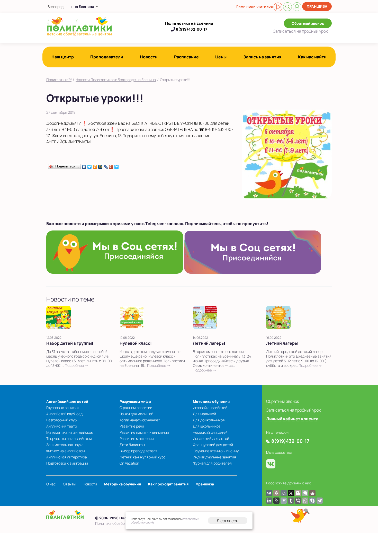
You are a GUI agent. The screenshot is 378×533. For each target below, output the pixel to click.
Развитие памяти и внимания (144, 432)
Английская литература (66, 457)
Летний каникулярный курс (143, 457)
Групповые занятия (62, 407)
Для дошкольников (208, 419)
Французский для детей (213, 444)
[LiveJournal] (106, 165)
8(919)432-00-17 (191, 29)
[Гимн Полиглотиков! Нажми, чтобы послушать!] (278, 7)
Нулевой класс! (136, 343)
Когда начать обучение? (140, 419)
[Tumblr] (291, 501)
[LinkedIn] (269, 501)
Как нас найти (312, 57)
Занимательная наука (65, 444)
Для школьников (206, 426)
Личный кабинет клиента (292, 419)
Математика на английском (70, 432)
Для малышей (204, 413)
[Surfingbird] (116, 165)
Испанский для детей (211, 438)
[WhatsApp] (305, 501)
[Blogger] (298, 493)
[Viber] (298, 501)
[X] (291, 493)
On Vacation (129, 463)
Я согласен (227, 520)
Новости (149, 57)
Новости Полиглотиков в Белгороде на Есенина (116, 79)
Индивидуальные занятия (214, 457)
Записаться (300, 31)
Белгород (56, 6)
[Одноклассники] (95, 165)
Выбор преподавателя (138, 450)
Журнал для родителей (212, 463)
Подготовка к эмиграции (67, 463)
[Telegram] (320, 501)
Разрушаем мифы (135, 401)
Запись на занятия (262, 57)
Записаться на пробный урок (293, 410)
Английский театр (61, 426)
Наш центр (62, 57)
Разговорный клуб (61, 419)
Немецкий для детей (210, 432)
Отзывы (69, 484)
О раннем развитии (136, 407)
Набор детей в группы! (69, 343)
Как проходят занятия (168, 484)
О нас (51, 484)
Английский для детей (67, 401)
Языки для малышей (136, 413)
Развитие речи (132, 426)
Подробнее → (76, 365)
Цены (221, 57)
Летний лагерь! (209, 343)
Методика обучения (211, 401)
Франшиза (317, 6)
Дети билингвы (132, 444)
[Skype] (312, 501)
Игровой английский (210, 407)
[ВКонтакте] (84, 165)
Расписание (186, 57)
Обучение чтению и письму (216, 450)
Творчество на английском (69, 438)
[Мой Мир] (100, 165)
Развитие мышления (137, 438)
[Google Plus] (111, 165)
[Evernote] (305, 493)
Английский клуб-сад (64, 413)
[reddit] (312, 493)
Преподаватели (106, 57)
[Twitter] (89, 165)
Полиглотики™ (58, 79)
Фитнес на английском (65, 450)
